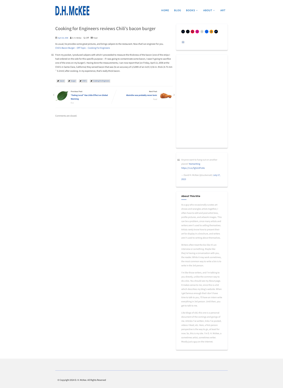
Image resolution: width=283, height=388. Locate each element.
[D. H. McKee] (72, 11)
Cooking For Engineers (101, 81)
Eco (72, 102)
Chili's (84, 81)
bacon (62, 81)
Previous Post (89, 95)
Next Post (141, 93)
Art (223, 10)
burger (73, 81)
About (207, 10)
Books (190, 10)
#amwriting (194, 163)
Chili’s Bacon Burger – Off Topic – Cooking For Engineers (82, 47)
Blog (177, 10)
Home (165, 10)
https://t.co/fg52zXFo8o (193, 168)
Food (95, 38)
